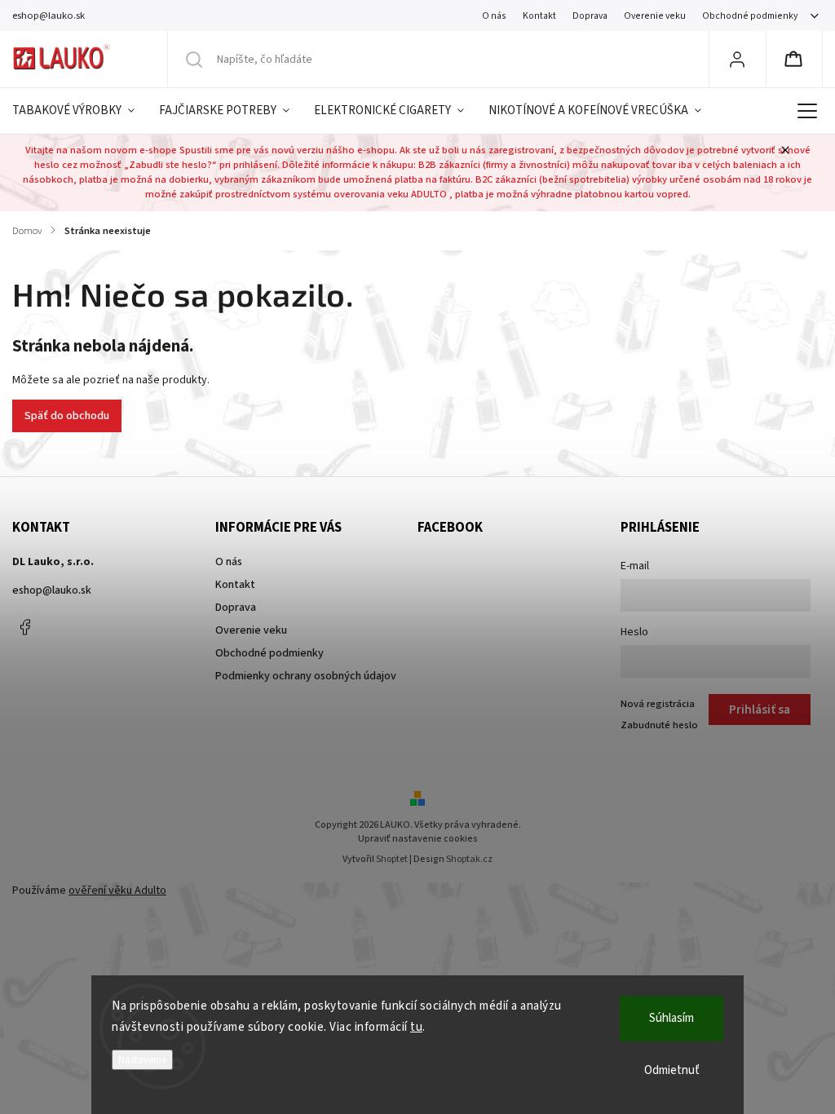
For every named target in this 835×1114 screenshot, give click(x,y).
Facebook (24, 627)
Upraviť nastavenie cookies (418, 839)
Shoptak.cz (469, 859)
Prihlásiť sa (759, 709)
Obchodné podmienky (749, 16)
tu (416, 1027)
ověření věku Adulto (117, 890)
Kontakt (539, 16)
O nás (494, 16)
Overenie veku (655, 16)
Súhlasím (671, 1018)
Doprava (589, 16)
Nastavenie (142, 1060)
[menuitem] (79, 111)
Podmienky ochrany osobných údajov (305, 676)
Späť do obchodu (66, 416)
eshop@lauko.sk (51, 590)
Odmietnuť (672, 1070)
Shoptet (392, 859)
